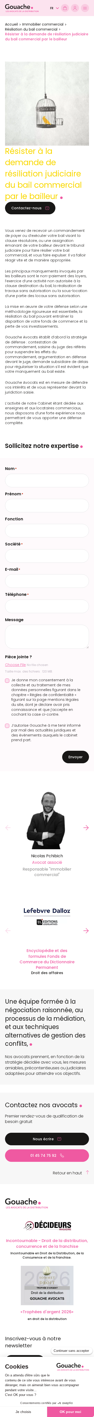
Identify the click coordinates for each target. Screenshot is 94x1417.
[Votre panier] (65, 8)
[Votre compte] (75, 8)
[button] (54, 8)
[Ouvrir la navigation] (85, 8)
